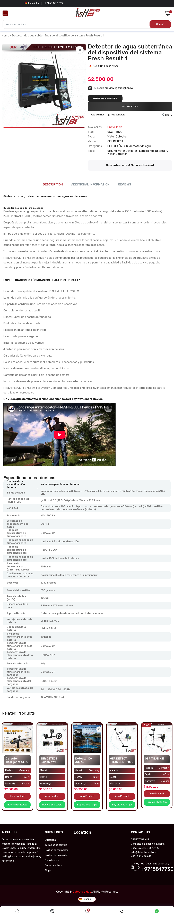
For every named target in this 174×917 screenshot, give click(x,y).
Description (53, 184)
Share (168, 114)
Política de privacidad (56, 855)
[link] (30, 729)
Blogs (48, 870)
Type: (91, 136)
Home (5, 35)
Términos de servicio (56, 845)
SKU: (91, 131)
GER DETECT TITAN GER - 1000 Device (86, 760)
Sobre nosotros (53, 865)
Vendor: (93, 141)
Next (82, 85)
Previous (5, 85)
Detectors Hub (82, 891)
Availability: (95, 127)
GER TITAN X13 (120, 758)
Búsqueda (50, 840)
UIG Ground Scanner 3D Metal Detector (155, 760)
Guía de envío (52, 860)
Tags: (91, 150)
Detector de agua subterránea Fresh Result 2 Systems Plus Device (50, 760)
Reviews (124, 184)
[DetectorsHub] (86, 13)
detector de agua (140, 146)
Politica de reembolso (56, 850)
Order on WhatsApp (105, 98)
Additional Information (90, 184)
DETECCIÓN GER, (118, 146)
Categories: (95, 146)
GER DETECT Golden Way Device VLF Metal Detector (17, 760)
